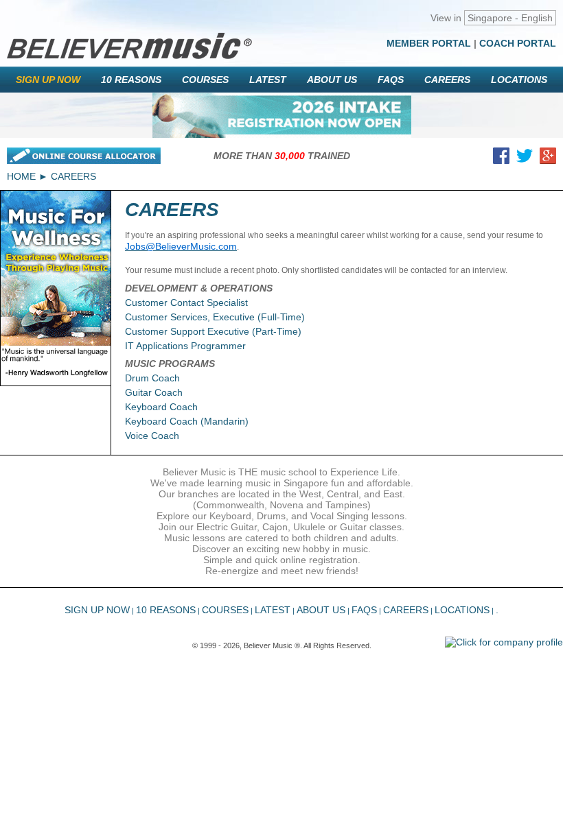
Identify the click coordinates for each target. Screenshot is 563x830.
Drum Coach (152, 377)
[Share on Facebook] (501, 158)
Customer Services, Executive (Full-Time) (215, 316)
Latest (267, 79)
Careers (447, 79)
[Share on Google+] (548, 158)
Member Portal (429, 43)
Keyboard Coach (161, 406)
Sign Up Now (48, 79)
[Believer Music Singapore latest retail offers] (281, 115)
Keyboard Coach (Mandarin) (187, 421)
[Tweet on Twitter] (524, 158)
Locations (519, 79)
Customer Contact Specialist (186, 302)
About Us (332, 79)
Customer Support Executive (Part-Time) (213, 331)
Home (21, 176)
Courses (205, 79)
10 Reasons (131, 79)
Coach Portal (517, 43)
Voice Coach (152, 435)
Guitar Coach (154, 392)
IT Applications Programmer (185, 345)
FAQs (391, 79)
